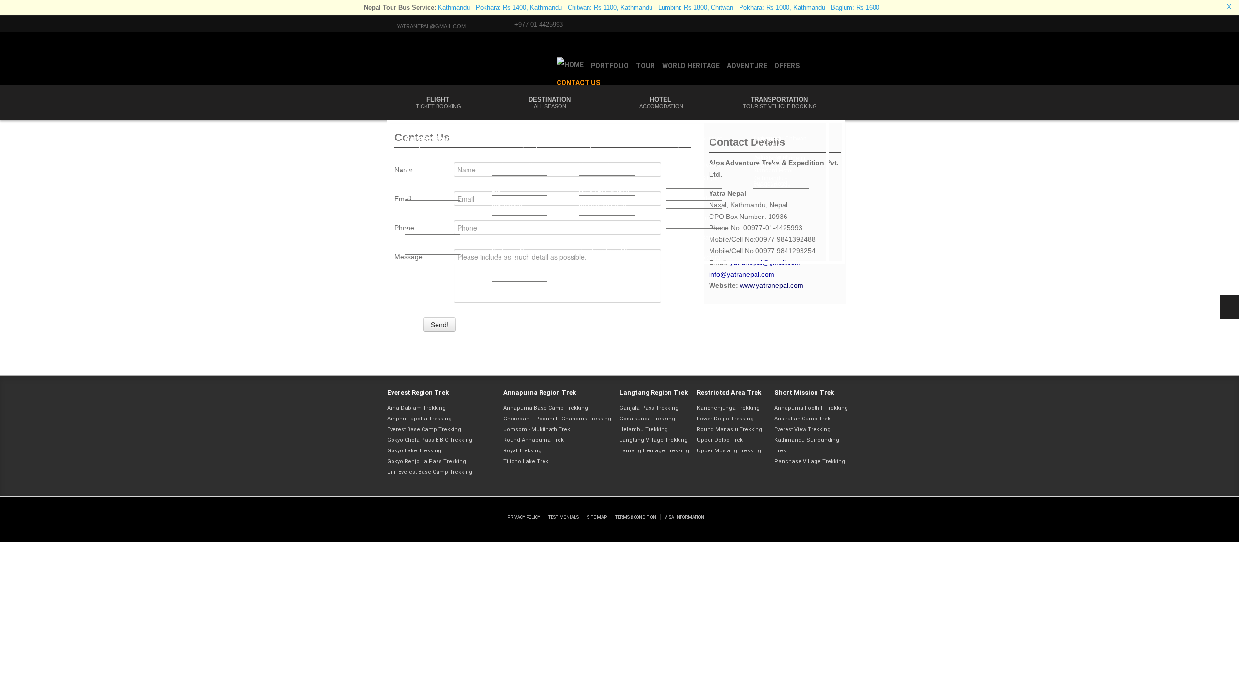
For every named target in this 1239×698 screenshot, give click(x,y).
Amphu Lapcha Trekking (419, 419)
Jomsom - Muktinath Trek (536, 429)
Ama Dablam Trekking (416, 408)
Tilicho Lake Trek (525, 461)
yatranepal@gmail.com (431, 26)
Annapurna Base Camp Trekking (545, 408)
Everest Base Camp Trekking (424, 429)
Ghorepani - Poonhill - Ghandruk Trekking (557, 419)
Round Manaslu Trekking (729, 429)
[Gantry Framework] (446, 507)
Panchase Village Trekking (809, 461)
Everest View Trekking (802, 429)
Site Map (597, 517)
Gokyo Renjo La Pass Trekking (426, 461)
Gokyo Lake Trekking (414, 451)
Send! (440, 324)
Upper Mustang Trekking (729, 451)
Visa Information (684, 517)
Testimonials (563, 517)
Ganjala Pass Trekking (649, 408)
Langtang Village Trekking (654, 440)
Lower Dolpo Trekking (725, 419)
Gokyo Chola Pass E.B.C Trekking (429, 440)
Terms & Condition (635, 517)
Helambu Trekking (644, 429)
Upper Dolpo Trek (720, 440)
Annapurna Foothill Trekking (811, 408)
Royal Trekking (522, 451)
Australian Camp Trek (802, 419)
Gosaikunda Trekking (647, 419)
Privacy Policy (523, 517)
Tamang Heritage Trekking (654, 451)
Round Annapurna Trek (533, 440)
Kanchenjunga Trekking (728, 408)
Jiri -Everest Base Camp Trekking (429, 472)
